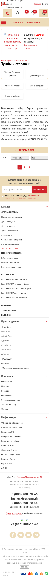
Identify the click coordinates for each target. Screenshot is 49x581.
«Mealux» (5, 331)
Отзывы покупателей (11, 454)
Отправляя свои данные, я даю (21, 197)
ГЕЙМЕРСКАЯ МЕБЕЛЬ (11, 253)
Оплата (9, 3)
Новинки (6, 305)
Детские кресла (8, 226)
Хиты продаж (8, 310)
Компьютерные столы (11, 267)
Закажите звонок (14, 513)
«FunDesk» (6, 349)
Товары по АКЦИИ (9, 248)
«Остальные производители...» (15, 368)
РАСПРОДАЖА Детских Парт (14, 279)
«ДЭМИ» (5, 340)
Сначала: (6, 157)
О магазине (6, 381)
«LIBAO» (5, 363)
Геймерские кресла (10, 262)
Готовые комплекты (10, 244)
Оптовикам (6, 395)
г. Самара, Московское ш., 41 (29, 477)
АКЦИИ (4, 468)
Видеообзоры (7, 445)
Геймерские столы (9, 258)
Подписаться (39, 189)
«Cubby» (5, 354)
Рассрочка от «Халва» (11, 436)
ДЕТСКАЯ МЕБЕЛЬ (9, 212)
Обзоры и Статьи (9, 450)
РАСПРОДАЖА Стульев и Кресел (15, 284)
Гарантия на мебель (10, 441)
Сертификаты (7, 463)
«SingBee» (6, 345)
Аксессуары (6, 235)
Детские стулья (8, 221)
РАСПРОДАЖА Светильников (14, 297)
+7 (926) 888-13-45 (24, 524)
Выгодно (6, 315)
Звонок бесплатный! (25, 499)
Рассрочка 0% (7, 432)
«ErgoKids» (6, 327)
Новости (5, 386)
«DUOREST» (6, 358)
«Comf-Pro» (6, 336)
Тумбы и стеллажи (9, 230)
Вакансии (5, 390)
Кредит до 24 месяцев (11, 427)
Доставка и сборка (10, 404)
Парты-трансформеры (11, 217)
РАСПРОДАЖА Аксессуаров (13, 293)
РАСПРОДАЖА (8, 274)
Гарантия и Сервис (14, 7)
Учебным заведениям (11, 400)
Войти (45, 3)
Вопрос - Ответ (8, 459)
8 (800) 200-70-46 (24, 494)
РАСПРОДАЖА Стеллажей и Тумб (16, 288)
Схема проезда (24, 487)
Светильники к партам (11, 239)
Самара (37, 3)
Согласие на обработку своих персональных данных (21, 197)
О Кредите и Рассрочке (12, 422)
